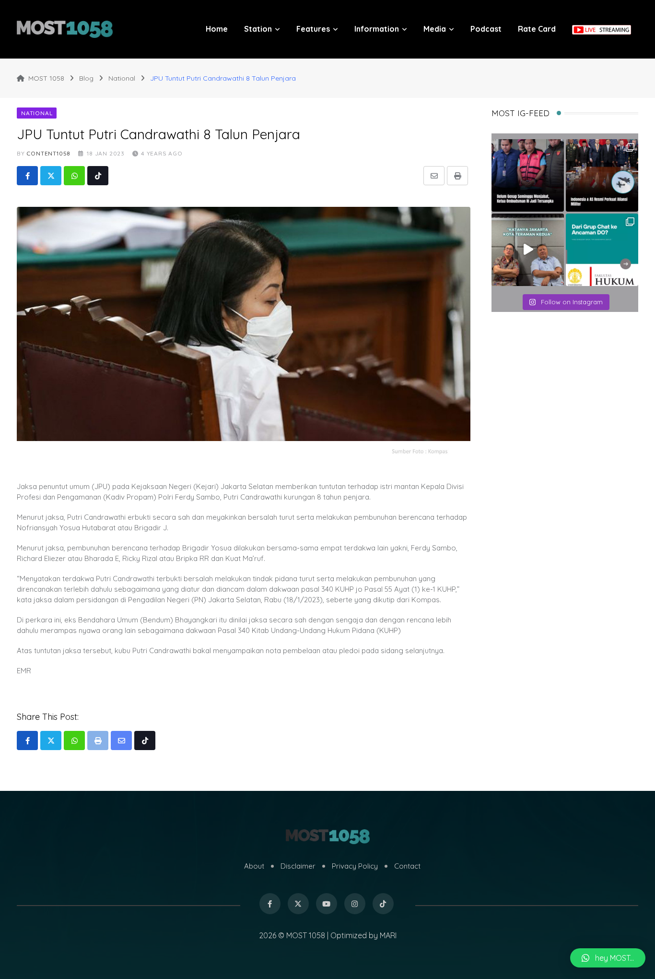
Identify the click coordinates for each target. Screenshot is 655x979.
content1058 (48, 153)
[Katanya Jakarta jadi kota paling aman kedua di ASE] (527, 250)
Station (258, 29)
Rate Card (537, 29)
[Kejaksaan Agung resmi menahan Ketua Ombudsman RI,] (527, 175)
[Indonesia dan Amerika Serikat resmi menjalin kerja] (602, 175)
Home (217, 29)
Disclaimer (298, 866)
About (254, 866)
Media (434, 29)
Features (313, 29)
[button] (607, 957)
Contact (407, 866)
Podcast (486, 29)
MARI (388, 935)
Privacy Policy (355, 866)
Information (376, 29)
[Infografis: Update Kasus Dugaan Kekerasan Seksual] (602, 250)
